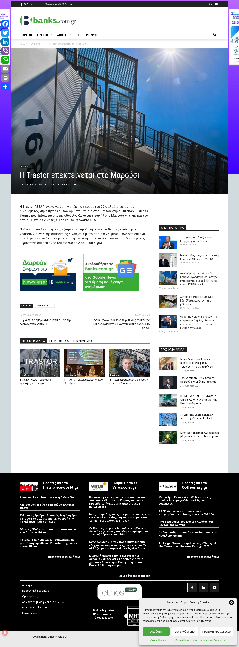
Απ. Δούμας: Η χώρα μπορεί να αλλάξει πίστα (47, 506)
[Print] (5, 77)
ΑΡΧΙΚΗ (27, 35)
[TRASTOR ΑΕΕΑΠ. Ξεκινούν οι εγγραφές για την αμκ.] (40, 363)
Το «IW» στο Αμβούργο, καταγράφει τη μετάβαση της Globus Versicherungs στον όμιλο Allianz (48, 543)
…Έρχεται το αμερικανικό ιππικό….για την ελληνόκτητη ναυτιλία (45, 322)
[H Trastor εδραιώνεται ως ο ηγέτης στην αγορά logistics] (129, 363)
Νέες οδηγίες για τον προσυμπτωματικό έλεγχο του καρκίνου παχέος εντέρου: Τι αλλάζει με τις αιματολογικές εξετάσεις (117, 545)
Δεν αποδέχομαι (185, 631)
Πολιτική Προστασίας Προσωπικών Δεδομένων (199, 640)
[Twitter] (5, 32)
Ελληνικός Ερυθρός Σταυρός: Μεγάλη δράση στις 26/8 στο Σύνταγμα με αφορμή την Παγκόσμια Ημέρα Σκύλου (50, 518)
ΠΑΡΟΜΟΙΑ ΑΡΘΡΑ (33, 340)
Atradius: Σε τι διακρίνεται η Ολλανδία (47, 497)
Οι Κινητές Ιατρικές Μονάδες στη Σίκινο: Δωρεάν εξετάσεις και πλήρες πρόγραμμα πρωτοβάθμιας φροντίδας (118, 531)
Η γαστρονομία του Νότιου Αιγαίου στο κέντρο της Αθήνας (186, 523)
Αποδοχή (156, 631)
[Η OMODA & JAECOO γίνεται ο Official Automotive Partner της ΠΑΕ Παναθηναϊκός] (168, 400)
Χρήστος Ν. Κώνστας (35, 184)
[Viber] (5, 50)
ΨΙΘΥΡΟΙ (91, 35)
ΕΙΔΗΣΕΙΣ (43, 35)
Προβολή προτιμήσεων (216, 631)
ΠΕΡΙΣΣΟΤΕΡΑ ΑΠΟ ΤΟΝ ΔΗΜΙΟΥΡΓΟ (71, 340)
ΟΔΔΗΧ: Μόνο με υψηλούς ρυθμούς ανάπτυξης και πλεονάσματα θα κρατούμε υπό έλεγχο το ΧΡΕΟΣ (120, 324)
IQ (78, 35)
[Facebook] (204, 4)
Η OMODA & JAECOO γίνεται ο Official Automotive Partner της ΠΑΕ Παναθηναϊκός (198, 399)
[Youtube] (216, 4)
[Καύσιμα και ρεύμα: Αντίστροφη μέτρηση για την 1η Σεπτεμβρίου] (168, 437)
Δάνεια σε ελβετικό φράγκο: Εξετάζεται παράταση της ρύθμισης (197, 300)
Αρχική (23, 43)
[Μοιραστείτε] (5, 86)
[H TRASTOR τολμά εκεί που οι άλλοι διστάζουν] (84, 363)
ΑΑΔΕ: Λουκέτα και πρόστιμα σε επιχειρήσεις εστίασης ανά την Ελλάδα (186, 512)
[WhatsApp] (5, 59)
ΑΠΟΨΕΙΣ (63, 35)
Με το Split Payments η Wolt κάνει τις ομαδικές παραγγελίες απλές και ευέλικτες (185, 500)
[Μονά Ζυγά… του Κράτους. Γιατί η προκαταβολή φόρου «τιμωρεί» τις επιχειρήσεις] (168, 363)
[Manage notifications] (5, 633)
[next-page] (28, 391)
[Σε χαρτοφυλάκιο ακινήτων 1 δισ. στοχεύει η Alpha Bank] (168, 419)
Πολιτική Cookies (157, 640)
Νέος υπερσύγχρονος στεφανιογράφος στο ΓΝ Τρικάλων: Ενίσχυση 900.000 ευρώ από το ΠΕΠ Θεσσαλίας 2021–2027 (119, 517)
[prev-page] (22, 391)
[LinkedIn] (5, 41)
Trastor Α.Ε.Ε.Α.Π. (44, 305)
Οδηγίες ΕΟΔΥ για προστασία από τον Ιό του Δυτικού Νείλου (48, 530)
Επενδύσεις (37, 43)
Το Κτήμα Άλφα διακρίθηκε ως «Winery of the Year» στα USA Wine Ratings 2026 (187, 544)
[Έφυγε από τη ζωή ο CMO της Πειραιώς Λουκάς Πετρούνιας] (168, 382)
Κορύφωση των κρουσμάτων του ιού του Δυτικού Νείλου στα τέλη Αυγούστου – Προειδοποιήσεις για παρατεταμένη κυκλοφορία (117, 501)
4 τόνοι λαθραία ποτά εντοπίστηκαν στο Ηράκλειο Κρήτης (188, 534)
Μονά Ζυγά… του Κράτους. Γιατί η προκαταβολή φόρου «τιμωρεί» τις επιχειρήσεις (199, 363)
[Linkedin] (210, 4)
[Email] (5, 68)
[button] (231, 602)
